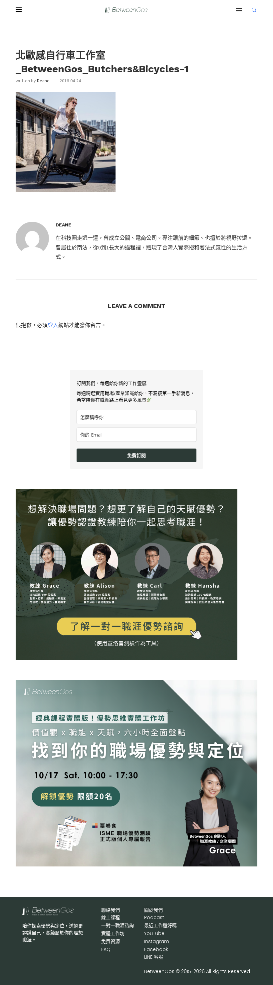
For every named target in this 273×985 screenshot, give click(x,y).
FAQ (106, 949)
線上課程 (110, 917)
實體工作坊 (113, 933)
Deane (43, 81)
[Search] (254, 10)
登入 (53, 325)
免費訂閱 (136, 455)
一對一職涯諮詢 (117, 925)
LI (153, 957)
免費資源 (110, 941)
